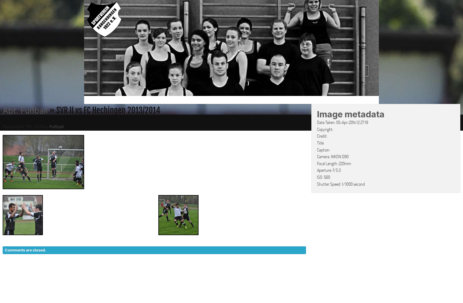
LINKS (370, 272)
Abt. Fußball (25, 110)
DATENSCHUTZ (311, 272)
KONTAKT (278, 272)
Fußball (57, 126)
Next (384, 49)
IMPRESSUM (345, 272)
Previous (78, 49)
